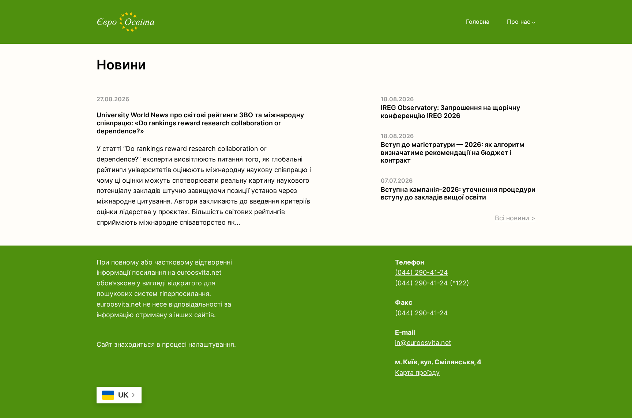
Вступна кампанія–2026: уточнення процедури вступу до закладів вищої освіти (458, 193)
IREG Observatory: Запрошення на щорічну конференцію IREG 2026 (450, 111)
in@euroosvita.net (423, 342)
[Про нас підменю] (533, 22)
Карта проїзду (417, 372)
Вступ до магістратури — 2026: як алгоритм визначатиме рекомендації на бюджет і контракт (452, 152)
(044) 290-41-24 (421, 272)
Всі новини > (515, 218)
